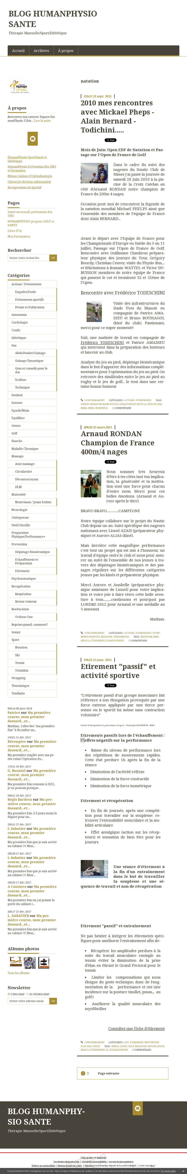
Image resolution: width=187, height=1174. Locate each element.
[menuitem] (18, 50)
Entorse (17, 403)
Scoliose (20, 380)
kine (156, 636)
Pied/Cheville (21, 525)
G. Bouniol (17, 770)
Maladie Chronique (25, 449)
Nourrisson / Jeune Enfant (33, 502)
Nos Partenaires (19, 236)
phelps (152, 404)
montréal (101, 408)
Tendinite (18, 693)
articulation (155, 1046)
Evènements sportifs (29, 300)
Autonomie (19, 315)
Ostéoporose (20, 517)
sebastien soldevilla (133, 404)
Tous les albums (19, 973)
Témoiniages (20, 686)
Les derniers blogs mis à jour (66, 1161)
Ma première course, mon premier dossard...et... (29, 716)
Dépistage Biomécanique (32, 552)
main (105, 404)
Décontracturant (26, 479)
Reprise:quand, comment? (30, 624)
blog (152, 1165)
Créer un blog (87, 1157)
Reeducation (20, 609)
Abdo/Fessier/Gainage (30, 353)
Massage (18, 456)
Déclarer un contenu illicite (43, 1165)
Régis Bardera (20, 799)
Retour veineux (26, 601)
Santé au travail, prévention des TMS (30, 214)
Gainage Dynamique (29, 361)
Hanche (17, 441)
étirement (97, 640)
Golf (14, 433)
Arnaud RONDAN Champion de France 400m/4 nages (117, 442)
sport (123, 1046)
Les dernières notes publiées (94, 1161)
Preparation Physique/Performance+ (28, 535)
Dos (14, 345)
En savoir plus (168, 1171)
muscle (85, 640)
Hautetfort (101, 1157)
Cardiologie (20, 322)
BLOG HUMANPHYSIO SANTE (53, 18)
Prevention (19, 544)
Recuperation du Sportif (24, 187)
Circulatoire (23, 472)
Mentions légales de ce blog (70, 1165)
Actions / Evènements (26, 284)
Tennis (19, 663)
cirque (85, 404)
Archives (41, 50)
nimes (115, 1046)
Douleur (17, 395)
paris (91, 408)
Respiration (23, 594)
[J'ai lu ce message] (183, 1170)
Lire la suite (42, 121)
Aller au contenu (13, 3)
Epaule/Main (20, 410)
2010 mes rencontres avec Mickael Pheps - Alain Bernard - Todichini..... (117, 116)
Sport (15, 640)
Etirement (22, 571)
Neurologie (19, 510)
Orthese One (24, 617)
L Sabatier (17, 828)
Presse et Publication (29, 307)
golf (131, 1046)
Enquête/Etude (25, 292)
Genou (16, 426)
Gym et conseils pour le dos (31, 370)
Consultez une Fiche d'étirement (136, 1028)
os (107, 1049)
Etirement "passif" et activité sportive (118, 670)
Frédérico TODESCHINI (102, 342)
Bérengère (17, 741)
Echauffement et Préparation (26, 561)
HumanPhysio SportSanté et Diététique (27, 159)
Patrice (14, 712)
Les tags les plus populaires (121, 1161)
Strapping (19, 678)
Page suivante (108, 1073)
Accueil (18, 50)
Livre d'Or (15, 231)
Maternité (19, 494)
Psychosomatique (24, 579)
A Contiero (17, 886)
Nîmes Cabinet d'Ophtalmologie (30, 176)
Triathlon (21, 670)
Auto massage (25, 464)
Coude (16, 330)
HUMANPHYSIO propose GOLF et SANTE (31, 223)
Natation (21, 647)
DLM (18, 487)
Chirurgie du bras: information (29, 182)
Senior (16, 632)
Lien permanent (94, 400)
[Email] (33, 139)
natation (95, 404)
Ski (17, 655)
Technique (22, 387)
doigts (114, 404)
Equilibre (18, 418)
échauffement (115, 640)
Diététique (19, 338)
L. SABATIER (18, 915)
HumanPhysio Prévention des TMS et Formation (32, 168)
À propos (66, 50)
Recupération (21, 586)
